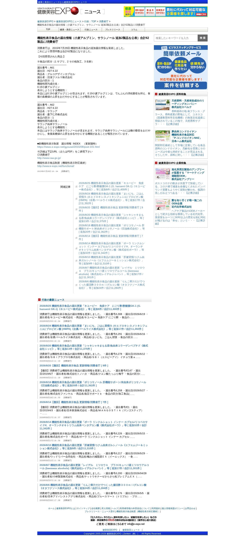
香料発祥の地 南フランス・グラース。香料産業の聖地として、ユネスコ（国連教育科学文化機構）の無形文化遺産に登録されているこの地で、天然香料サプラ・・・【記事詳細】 (180, 117)
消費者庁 (65, 171)
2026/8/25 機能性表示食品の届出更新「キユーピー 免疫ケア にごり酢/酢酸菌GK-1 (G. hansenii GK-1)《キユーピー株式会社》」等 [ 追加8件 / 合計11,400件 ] (112, 186)
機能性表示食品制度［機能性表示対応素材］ (137, 511)
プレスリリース (112, 29)
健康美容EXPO (110, 530)
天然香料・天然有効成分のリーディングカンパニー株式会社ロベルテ (188, 103)
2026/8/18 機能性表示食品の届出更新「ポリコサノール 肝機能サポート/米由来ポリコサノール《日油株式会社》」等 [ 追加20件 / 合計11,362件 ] (112, 228)
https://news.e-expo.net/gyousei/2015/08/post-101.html (68, 146)
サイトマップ (83, 508)
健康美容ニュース (131, 530)
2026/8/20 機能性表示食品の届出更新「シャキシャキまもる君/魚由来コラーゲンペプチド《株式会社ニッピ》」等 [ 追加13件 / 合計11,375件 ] (111, 218)
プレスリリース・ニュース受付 (100, 511)
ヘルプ (115, 508)
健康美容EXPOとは (65, 508)
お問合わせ (190, 508)
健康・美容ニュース (69, 29)
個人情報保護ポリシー (172, 508)
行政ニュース (91, 29)
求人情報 (106, 508)
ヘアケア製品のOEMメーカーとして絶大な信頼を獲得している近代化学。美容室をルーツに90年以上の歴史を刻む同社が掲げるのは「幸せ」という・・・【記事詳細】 (180, 217)
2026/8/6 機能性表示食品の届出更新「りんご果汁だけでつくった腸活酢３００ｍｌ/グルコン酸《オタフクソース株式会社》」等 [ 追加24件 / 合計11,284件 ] (112, 284)
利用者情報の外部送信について (135, 508)
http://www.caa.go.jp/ (49, 157)
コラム (134, 29)
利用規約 (156, 508)
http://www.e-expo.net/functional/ (55, 166)
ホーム (51, 508)
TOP (48, 29)
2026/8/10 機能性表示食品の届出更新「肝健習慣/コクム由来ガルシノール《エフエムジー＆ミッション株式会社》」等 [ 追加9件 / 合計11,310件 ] (111, 260)
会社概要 (95, 508)
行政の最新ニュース (53, 299)
